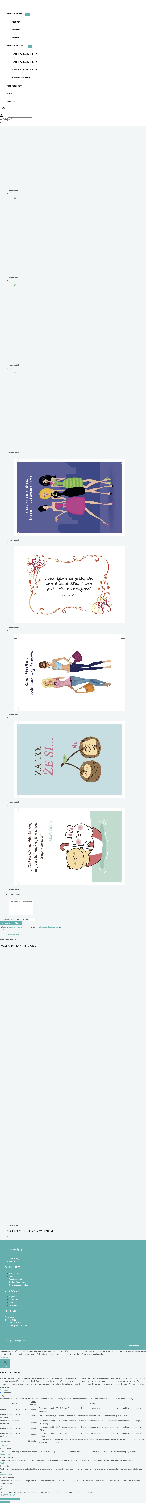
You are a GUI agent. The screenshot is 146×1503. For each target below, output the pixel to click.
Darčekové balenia (15, 46)
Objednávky (13, 1299)
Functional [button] (4, 1446)
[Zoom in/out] (2, 1499)
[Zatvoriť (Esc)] (17, 1499)
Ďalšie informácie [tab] (12, 934)
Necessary (7, 1393)
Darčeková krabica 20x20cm (24, 70)
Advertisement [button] (6, 1475)
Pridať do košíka (10, 923)
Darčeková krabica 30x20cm (24, 62)
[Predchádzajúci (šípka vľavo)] (2, 1502)
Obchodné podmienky (17, 1282)
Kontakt (11, 102)
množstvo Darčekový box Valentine (14, 920)
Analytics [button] (3, 1463)
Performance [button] (5, 1454)
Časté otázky (14, 1259)
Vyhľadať (3, 119)
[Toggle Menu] (30, 46)
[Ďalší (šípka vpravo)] (7, 1502)
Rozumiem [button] (4, 1357)
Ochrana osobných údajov (19, 1285)
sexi (57, 927)
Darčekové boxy (15, 927)
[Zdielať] (12, 1499)
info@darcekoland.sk (19, 1326)
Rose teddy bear (14, 86)
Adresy (11, 1302)
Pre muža (16, 22)
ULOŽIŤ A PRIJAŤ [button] (7, 1495)
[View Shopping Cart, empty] (2, 110)
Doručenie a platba (16, 1279)
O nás (9, 94)
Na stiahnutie (14, 1305)
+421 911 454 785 (15, 1323)
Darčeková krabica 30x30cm (24, 54)
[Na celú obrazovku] (7, 1499)
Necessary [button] (4, 1390)
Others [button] (2, 1486)
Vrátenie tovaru (14, 1273)
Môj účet (12, 1297)
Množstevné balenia (21, 78)
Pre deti (15, 38)
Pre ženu (16, 30)
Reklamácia (13, 1276)
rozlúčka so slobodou (46, 927)
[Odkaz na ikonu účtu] (1, 116)
